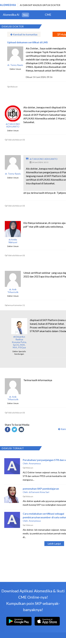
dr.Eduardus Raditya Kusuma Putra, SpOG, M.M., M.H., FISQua (19, 342)
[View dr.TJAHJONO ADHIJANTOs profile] (13, 113)
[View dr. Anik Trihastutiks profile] (13, 279)
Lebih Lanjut (54, 543)
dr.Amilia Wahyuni (12, 241)
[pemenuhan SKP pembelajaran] (12, 495)
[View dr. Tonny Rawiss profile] (15, 54)
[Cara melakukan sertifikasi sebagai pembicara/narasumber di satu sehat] (12, 520)
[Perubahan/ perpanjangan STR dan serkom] (12, 466)
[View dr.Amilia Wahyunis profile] (13, 229)
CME (48, 14)
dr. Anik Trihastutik (12, 290)
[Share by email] (22, 430)
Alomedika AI (11, 14)
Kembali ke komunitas (24, 34)
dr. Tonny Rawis (15, 65)
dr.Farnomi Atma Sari (39, 492)
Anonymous (35, 463)
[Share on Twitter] (15, 430)
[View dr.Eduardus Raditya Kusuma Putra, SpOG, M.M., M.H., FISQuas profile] (19, 326)
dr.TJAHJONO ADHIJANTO (13, 125)
